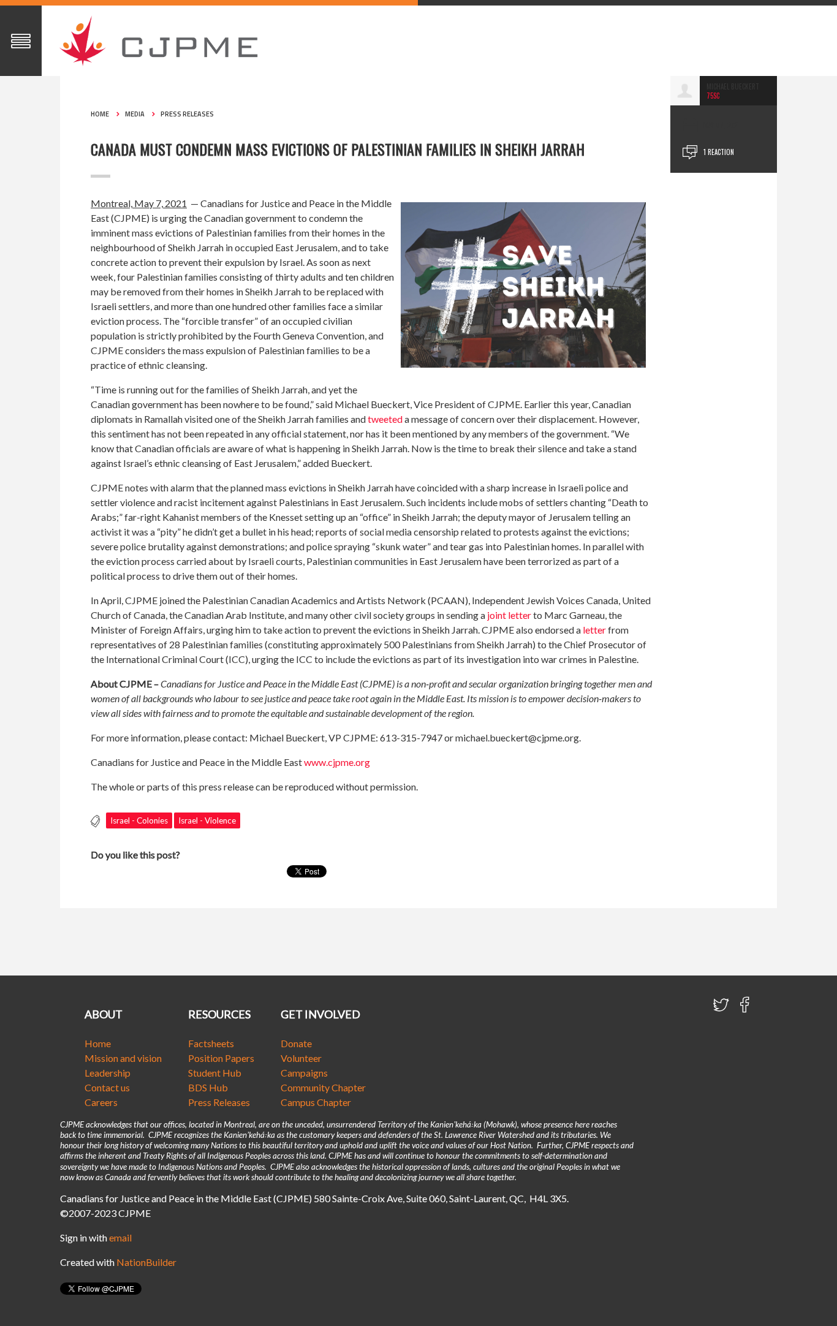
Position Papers (221, 1058)
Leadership (108, 1072)
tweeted (385, 419)
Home (100, 114)
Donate (296, 1043)
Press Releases (187, 114)
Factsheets (211, 1043)
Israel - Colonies (139, 820)
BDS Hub (208, 1087)
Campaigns (304, 1072)
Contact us (107, 1087)
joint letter (509, 615)
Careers (101, 1102)
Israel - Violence (207, 820)
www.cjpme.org (337, 762)
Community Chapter (323, 1087)
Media (135, 114)
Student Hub (214, 1072)
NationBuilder (146, 1262)
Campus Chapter (316, 1102)
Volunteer (301, 1058)
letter (594, 629)
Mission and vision (123, 1058)
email (120, 1237)
